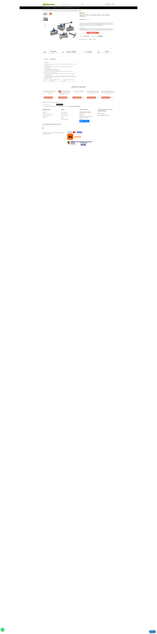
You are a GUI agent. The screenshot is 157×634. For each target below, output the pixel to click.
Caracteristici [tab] (46, 59)
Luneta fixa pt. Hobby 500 (78, 91)
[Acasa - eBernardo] (49, 4)
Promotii (55, 7)
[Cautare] (83, 4)
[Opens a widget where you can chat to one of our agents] (152, 631)
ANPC (62, 117)
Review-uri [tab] (52, 59)
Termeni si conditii (46, 113)
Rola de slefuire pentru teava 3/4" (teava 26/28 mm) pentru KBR (107, 92)
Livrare (59, 7)
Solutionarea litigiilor (65, 119)
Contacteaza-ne (85, 121)
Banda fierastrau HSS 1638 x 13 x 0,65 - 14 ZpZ (49, 92)
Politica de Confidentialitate (75, 106)
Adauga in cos (92, 32)
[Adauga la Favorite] (54, 98)
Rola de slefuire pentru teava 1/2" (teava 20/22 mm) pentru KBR (93, 92)
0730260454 (102, 113)
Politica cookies (45, 116)
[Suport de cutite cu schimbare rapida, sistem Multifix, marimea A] (63, 30)
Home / (44, 10)
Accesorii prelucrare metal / (52, 10)
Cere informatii (93, 39)
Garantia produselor (64, 115)
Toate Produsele (47, 7)
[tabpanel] (63, 30)
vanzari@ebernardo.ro (104, 115)
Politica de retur (64, 113)
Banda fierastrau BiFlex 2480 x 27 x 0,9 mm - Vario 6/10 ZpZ (64, 92)
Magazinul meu (46, 109)
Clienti (62, 109)
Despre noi (45, 112)
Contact (78, 7)
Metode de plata (64, 112)
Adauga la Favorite (83, 39)
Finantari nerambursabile (68, 7)
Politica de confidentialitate (48, 115)
